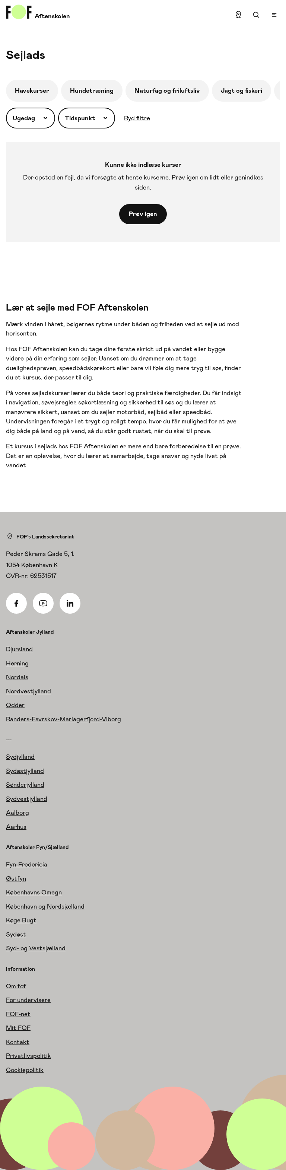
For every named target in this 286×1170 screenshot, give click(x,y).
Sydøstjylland (25, 771)
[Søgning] (256, 15)
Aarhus (16, 827)
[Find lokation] (238, 15)
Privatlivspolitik (28, 1056)
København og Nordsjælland (45, 906)
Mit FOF (18, 1028)
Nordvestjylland (28, 691)
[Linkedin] (70, 603)
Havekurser (32, 90)
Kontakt (17, 1042)
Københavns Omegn (34, 892)
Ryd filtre (137, 118)
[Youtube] (43, 603)
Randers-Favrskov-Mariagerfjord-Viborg (63, 719)
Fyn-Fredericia (26, 864)
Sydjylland (20, 757)
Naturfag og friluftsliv (167, 90)
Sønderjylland (25, 784)
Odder (15, 705)
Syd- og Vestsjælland (36, 948)
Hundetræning (92, 90)
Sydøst (16, 934)
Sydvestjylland (26, 799)
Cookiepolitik (25, 1070)
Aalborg (17, 812)
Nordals (17, 677)
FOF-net (18, 1014)
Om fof (16, 986)
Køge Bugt (21, 920)
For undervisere (28, 1000)
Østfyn (16, 878)
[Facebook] (16, 603)
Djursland (19, 649)
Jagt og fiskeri (241, 90)
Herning (17, 663)
